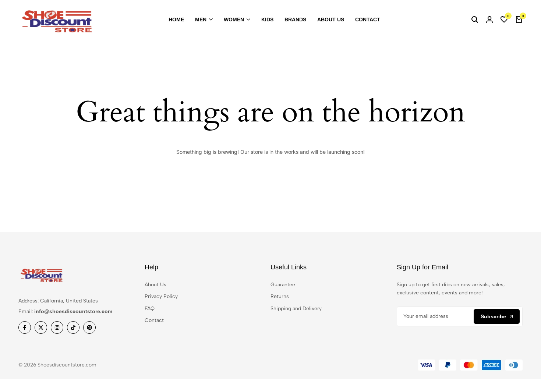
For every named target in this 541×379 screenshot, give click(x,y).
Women (234, 19)
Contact (367, 19)
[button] (504, 20)
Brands (295, 19)
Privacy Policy (161, 296)
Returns (279, 296)
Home (176, 19)
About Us (330, 19)
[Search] (474, 20)
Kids (267, 19)
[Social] (24, 327)
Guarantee (282, 284)
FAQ (150, 308)
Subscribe (493, 316)
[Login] (489, 20)
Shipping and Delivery (296, 308)
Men (200, 19)
